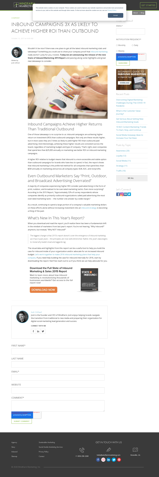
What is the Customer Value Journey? (128, 112)
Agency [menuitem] (14, 442)
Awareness (122, 150)
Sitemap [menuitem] (14, 456)
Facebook (33, 331)
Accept (115, 15)
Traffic (121, 170)
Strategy (121, 165)
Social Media (123, 160)
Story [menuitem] (13, 447)
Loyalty (121, 155)
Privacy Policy (111, 10)
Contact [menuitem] (41, 456)
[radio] (124, 45)
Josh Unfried (15, 63)
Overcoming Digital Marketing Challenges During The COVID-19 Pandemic (130, 103)
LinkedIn (38, 331)
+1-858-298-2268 (81, 456)
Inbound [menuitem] (14, 451)
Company (15, 18)
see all (131, 178)
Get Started (148, 5)
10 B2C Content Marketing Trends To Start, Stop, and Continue (131, 128)
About (135, 13)
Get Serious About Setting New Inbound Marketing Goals (129, 120)
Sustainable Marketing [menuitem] (47, 442)
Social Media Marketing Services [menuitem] (51, 447)
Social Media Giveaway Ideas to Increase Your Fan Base (129, 136)
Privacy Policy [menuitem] (43, 451)
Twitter (43, 331)
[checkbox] (132, 47)
